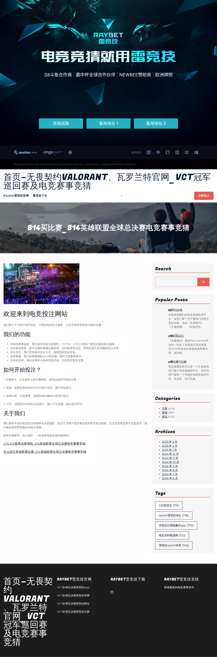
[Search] (203, 282)
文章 (164, 408)
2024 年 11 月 (170, 458)
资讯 (164, 416)
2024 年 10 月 (170, 462)
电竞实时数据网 (172, 535)
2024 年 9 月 (170, 466)
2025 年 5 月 (169, 441)
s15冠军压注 (176, 336)
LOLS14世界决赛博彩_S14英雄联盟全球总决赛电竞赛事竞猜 (44, 444)
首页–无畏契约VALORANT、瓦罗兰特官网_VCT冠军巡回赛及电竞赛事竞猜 (107, 181)
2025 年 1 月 (169, 449)
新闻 (164, 412)
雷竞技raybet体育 (174, 545)
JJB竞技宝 (169, 505)
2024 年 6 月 (170, 478)
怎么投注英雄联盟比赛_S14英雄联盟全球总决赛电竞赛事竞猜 (44, 452)
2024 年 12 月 (170, 454)
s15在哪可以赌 (177, 362)
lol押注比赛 (175, 310)
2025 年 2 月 (169, 445)
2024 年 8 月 (170, 470)
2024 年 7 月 (170, 474)
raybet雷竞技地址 (174, 515)
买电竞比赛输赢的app (176, 525)
